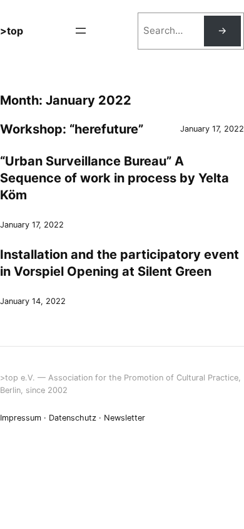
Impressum (20, 417)
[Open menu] (80, 30)
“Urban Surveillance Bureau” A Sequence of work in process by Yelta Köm (114, 178)
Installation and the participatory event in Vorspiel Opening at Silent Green (119, 263)
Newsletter (124, 417)
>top (11, 30)
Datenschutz (72, 417)
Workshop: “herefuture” (71, 129)
